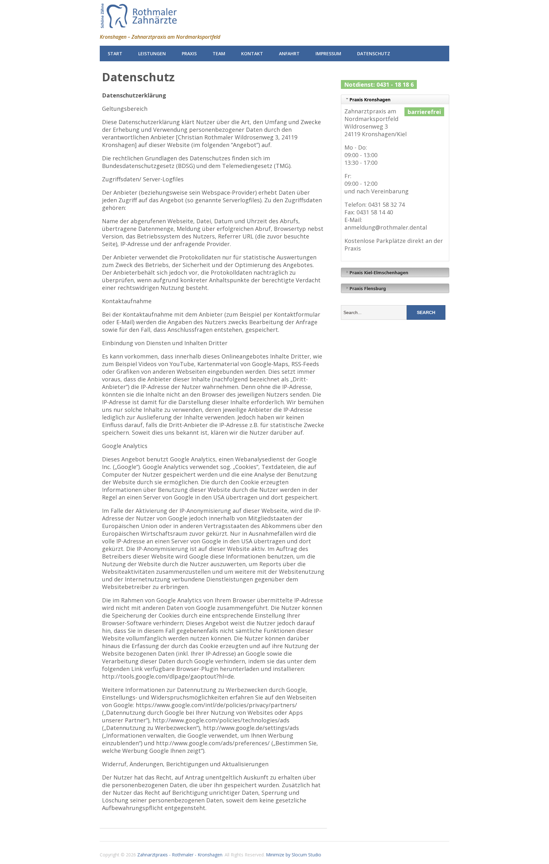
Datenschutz (373, 53)
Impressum (328, 53)
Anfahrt (289, 53)
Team (219, 53)
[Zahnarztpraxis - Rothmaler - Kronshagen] (139, 24)
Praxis (189, 53)
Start (115, 53)
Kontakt (252, 53)
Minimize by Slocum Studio (293, 855)
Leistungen (152, 53)
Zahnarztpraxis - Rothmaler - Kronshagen (179, 855)
